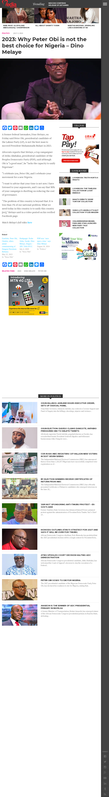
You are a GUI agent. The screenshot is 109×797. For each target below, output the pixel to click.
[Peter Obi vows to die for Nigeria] (19, 599)
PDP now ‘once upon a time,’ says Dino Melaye (44, 241)
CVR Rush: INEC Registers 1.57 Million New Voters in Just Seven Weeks (69, 455)
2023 (19, 271)
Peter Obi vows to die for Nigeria (60, 580)
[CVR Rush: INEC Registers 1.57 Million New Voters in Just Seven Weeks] (19, 473)
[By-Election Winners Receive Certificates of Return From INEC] (19, 498)
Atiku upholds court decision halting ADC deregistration (66, 556)
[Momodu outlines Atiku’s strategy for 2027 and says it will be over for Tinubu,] (19, 549)
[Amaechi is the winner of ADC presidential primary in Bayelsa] (19, 625)
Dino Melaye (29, 271)
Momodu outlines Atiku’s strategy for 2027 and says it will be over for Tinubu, (69, 531)
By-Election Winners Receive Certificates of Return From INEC (66, 480)
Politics (5, 33)
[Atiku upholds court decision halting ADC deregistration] (19, 574)
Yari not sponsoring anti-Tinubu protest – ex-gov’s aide (68, 505)
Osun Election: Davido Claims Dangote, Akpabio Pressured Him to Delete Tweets (69, 429)
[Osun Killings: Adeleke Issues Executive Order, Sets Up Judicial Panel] (19, 422)
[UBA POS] (79, 163)
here (30, 222)
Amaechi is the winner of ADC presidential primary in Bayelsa (65, 606)
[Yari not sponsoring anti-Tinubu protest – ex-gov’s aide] (19, 524)
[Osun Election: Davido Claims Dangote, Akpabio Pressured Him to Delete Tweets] (19, 448)
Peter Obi (42, 271)
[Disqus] (28, 354)
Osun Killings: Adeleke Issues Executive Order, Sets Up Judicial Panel (68, 404)
